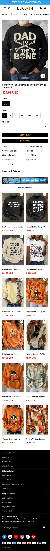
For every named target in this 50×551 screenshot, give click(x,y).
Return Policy (7, 502)
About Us (5, 457)
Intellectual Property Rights (12, 484)
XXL (29, 115)
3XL (37, 115)
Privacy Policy (7, 475)
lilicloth (8, 548)
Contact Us (6, 462)
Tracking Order (7, 511)
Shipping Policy (7, 498)
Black (6, 104)
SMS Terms (6, 488)
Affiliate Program (8, 466)
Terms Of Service (8, 480)
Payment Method (8, 507)
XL (22, 115)
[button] (4, 8)
